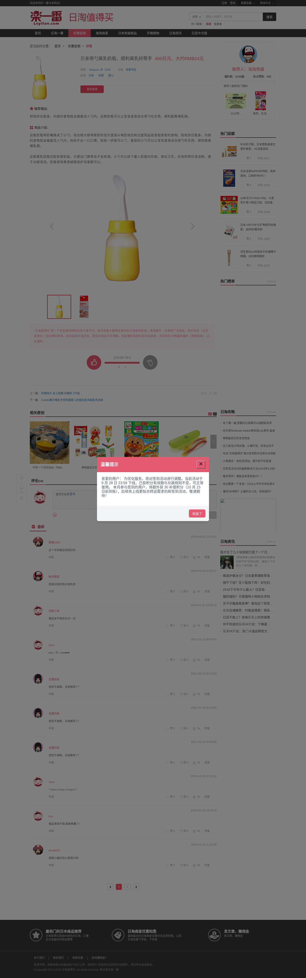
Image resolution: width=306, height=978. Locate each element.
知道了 (197, 514)
